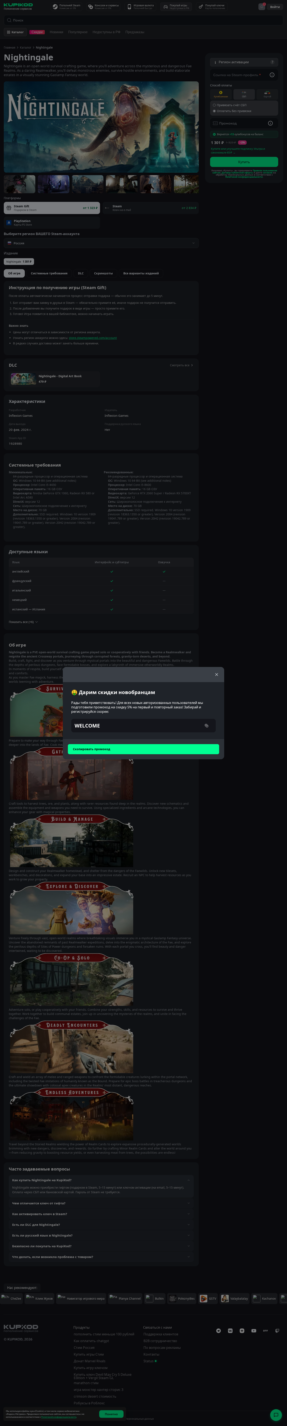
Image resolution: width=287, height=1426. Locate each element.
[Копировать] (206, 725)
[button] (143, 725)
